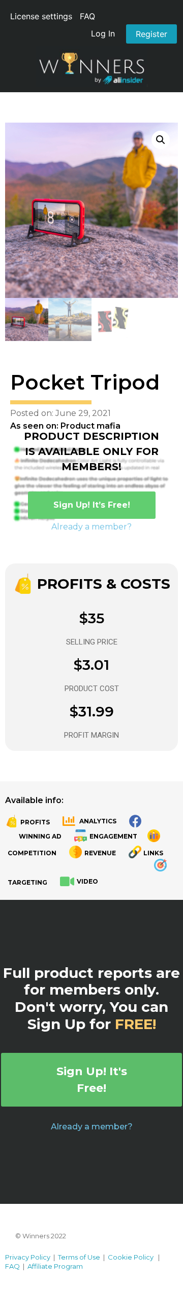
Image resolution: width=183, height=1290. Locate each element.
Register (151, 34)
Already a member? (91, 527)
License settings (41, 16)
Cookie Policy (131, 1257)
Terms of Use (79, 1257)
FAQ (87, 16)
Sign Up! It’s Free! (91, 505)
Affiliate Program (55, 1266)
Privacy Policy (27, 1257)
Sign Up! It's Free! (91, 1080)
